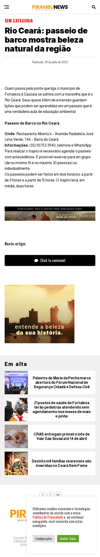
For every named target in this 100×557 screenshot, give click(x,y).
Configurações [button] (43, 538)
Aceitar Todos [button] (68, 538)
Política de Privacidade (48, 517)
